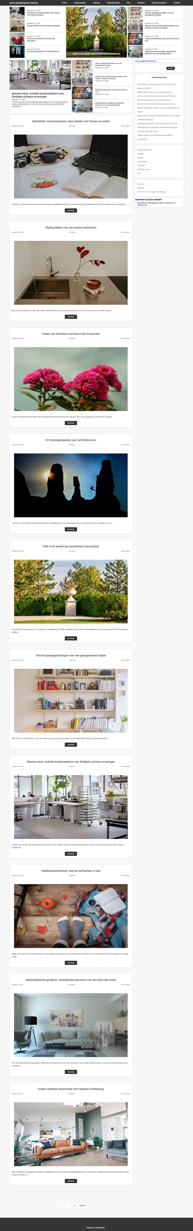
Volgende (82, 1205)
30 (74, 1205)
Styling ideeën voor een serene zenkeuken (43, 26)
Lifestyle (141, 3)
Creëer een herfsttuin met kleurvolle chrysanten (71, 333)
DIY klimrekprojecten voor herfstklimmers (43, 51)
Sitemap (140, 188)
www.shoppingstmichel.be (24, 2)
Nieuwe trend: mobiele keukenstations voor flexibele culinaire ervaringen (162, 27)
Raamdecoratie (113, 3)
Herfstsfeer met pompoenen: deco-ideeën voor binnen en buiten (43, 14)
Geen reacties (125, 126)
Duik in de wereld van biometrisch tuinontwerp (96, 53)
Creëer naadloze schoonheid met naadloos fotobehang (71, 1089)
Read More (71, 210)
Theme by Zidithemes (95, 1228)
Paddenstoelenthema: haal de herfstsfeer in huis (70, 870)
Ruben (73, 126)
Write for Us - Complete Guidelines (151, 192)
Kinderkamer (142, 162)
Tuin (128, 3)
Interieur (96, 3)
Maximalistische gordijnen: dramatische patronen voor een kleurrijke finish (160, 52)
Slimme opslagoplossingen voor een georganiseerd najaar (159, 14)
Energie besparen (159, 3)
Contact (177, 3)
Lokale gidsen (80, 3)
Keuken (140, 158)
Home (64, 3)
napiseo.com (142, 205)
